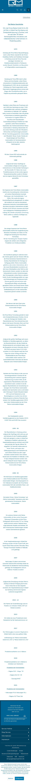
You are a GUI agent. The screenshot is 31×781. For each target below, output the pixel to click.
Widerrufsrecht (24, 753)
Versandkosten (15, 747)
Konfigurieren (19, 778)
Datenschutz (10, 756)
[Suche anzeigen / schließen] (17, 10)
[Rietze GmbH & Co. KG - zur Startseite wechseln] (15, 3)
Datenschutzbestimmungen (18, 719)
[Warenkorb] (28, 10)
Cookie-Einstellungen (12, 751)
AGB (16, 756)
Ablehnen (10, 778)
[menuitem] (2, 10)
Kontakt (21, 751)
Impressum (21, 756)
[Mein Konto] (25, 10)
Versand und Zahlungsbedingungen (10, 753)
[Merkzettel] (21, 10)
